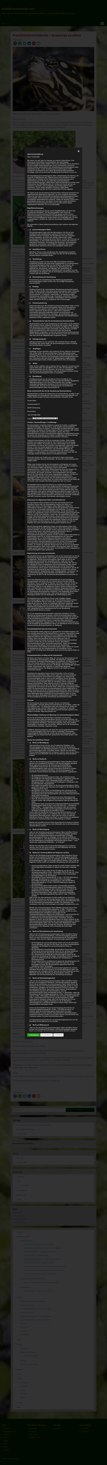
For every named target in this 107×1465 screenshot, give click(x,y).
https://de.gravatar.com (48, 711)
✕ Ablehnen (58, 1035)
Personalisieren (46, 1035)
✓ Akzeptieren (33, 1035)
